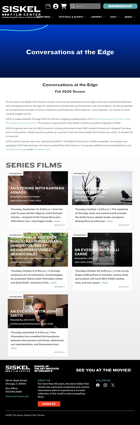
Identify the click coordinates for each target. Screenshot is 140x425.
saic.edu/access (15, 149)
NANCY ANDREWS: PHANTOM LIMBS (92, 190)
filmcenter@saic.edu (17, 396)
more (57, 221)
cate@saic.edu (42, 149)
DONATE (49, 403)
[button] (48, 6)
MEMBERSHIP (120, 6)
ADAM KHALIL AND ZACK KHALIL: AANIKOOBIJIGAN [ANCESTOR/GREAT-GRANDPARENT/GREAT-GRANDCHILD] (34, 245)
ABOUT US (44, 380)
